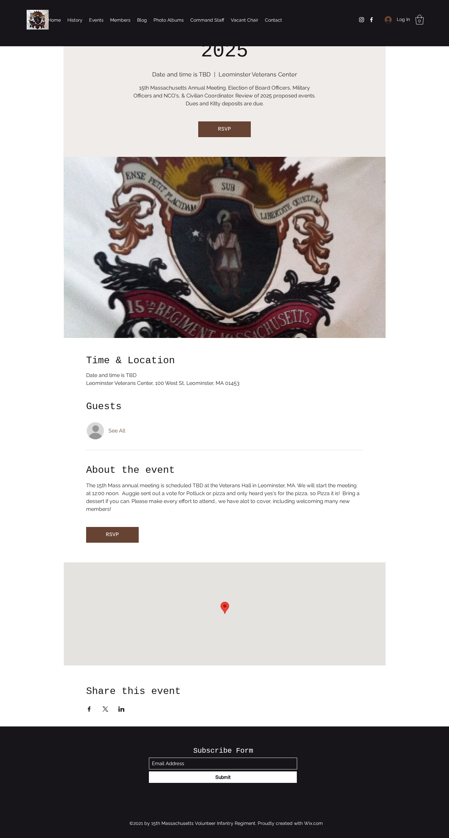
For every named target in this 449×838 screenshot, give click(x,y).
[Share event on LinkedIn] (121, 709)
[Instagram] (361, 19)
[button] (419, 20)
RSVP (224, 129)
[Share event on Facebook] (89, 709)
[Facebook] (371, 19)
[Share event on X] (105, 709)
